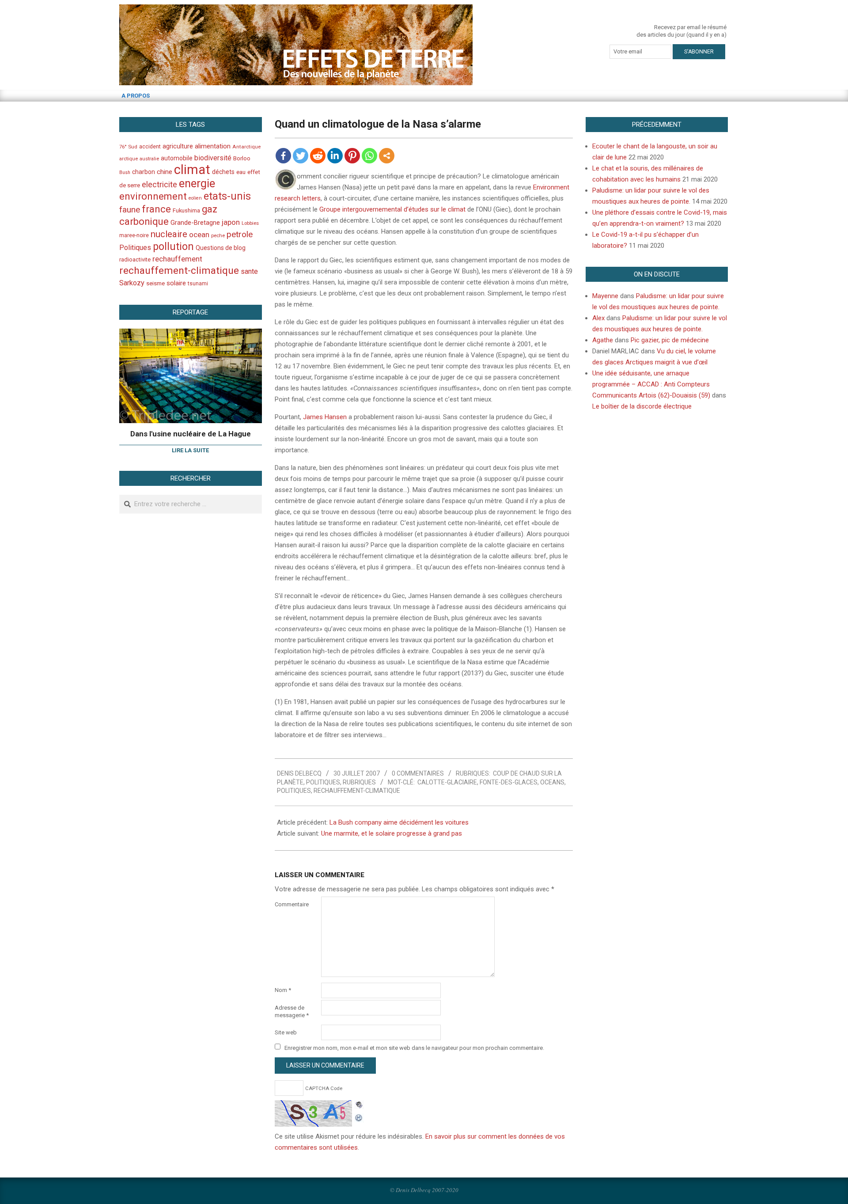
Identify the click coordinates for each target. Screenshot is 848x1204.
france (156, 209)
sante (249, 271)
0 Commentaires (418, 773)
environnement (153, 196)
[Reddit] (318, 155)
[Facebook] (283, 155)
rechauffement (177, 258)
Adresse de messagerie (292, 1011)
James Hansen (325, 417)
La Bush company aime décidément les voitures (399, 822)
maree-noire (134, 235)
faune (129, 209)
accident (150, 146)
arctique (128, 159)
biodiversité (212, 158)
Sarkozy (131, 283)
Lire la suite (190, 450)
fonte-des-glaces (509, 782)
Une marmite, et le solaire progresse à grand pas (391, 833)
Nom (283, 990)
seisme (155, 283)
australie (149, 159)
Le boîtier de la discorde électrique (642, 406)
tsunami (198, 283)
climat (192, 169)
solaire (176, 283)
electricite (159, 184)
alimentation (213, 146)
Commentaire (292, 904)
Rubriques (359, 782)
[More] (386, 155)
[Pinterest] (352, 155)
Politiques (323, 782)
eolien (195, 198)
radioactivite (135, 259)
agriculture (178, 146)
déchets (223, 171)
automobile (177, 158)
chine (164, 172)
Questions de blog (221, 247)
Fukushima (186, 210)
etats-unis (227, 196)
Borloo (241, 158)
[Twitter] (300, 155)
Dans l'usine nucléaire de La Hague (190, 433)
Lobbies (250, 223)
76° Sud (128, 147)
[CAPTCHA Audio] (359, 1105)
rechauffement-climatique (357, 790)
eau (241, 172)
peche (218, 236)
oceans (552, 782)
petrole (240, 234)
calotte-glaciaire (447, 782)
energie (197, 183)
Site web (286, 1032)
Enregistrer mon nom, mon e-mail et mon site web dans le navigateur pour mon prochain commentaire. (414, 1047)
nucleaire (169, 234)
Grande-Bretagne (195, 223)
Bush (124, 172)
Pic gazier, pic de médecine (670, 340)
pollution (173, 247)
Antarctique (246, 147)
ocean (199, 234)
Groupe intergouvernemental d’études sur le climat (392, 209)
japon (231, 222)
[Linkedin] (335, 155)
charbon (143, 171)
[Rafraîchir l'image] (359, 1117)
